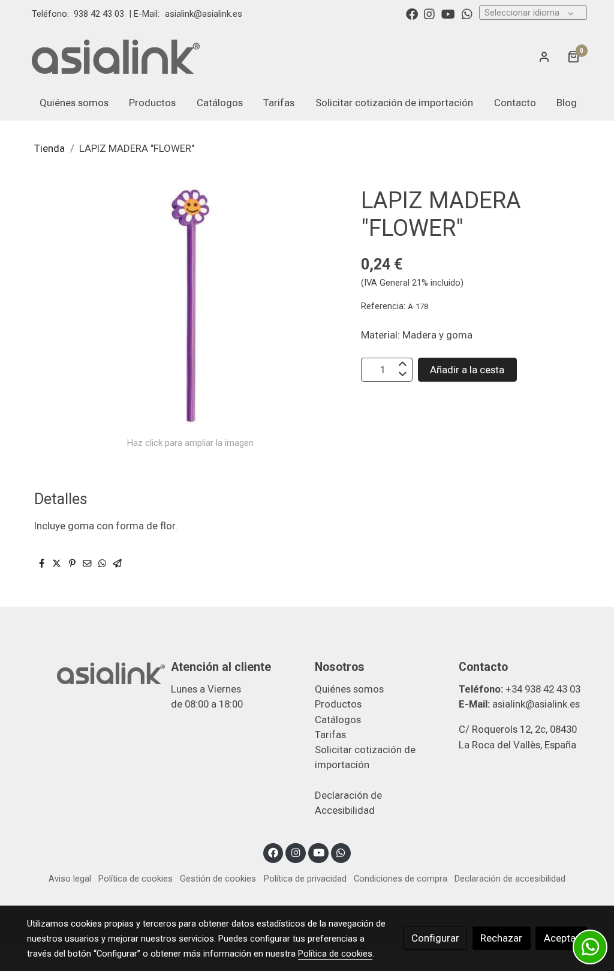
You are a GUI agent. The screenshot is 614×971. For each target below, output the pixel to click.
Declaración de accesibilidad (510, 878)
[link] (116, 56)
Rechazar (501, 938)
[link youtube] (448, 13)
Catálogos (338, 720)
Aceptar (561, 938)
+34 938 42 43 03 (542, 689)
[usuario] (544, 56)
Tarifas (330, 735)
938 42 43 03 (99, 13)
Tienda (49, 148)
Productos (338, 704)
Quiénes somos (349, 689)
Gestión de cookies (218, 878)
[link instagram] (429, 13)
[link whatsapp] (467, 13)
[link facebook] (412, 13)
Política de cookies (135, 878)
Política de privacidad (305, 878)
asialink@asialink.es (203, 13)
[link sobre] (91, 672)
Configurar (435, 938)
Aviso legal (70, 878)
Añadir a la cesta (467, 370)
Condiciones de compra (400, 878)
